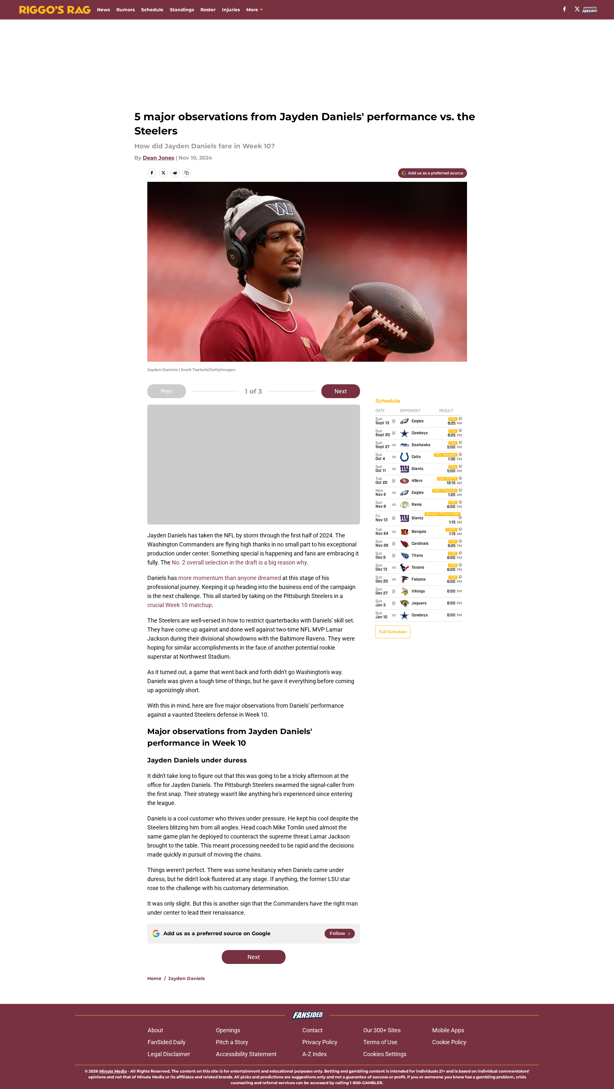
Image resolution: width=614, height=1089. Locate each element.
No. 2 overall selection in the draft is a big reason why (239, 562)
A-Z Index (314, 1054)
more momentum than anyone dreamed (229, 577)
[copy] (186, 172)
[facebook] (564, 9)
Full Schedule (393, 631)
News (103, 10)
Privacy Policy (319, 1042)
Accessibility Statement (246, 1054)
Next (341, 391)
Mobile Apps (448, 1030)
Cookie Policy (449, 1042)
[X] (577, 9)
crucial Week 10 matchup (179, 605)
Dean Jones (158, 158)
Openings (228, 1030)
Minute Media (113, 1071)
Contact (312, 1030)
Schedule (152, 10)
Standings (182, 10)
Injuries (231, 10)
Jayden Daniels (186, 978)
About (155, 1030)
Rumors (125, 10)
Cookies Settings (384, 1054)
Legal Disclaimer (169, 1054)
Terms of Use (380, 1042)
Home (154, 978)
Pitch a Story (232, 1042)
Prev (166, 391)
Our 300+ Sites (382, 1030)
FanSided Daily (167, 1042)
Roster (208, 10)
